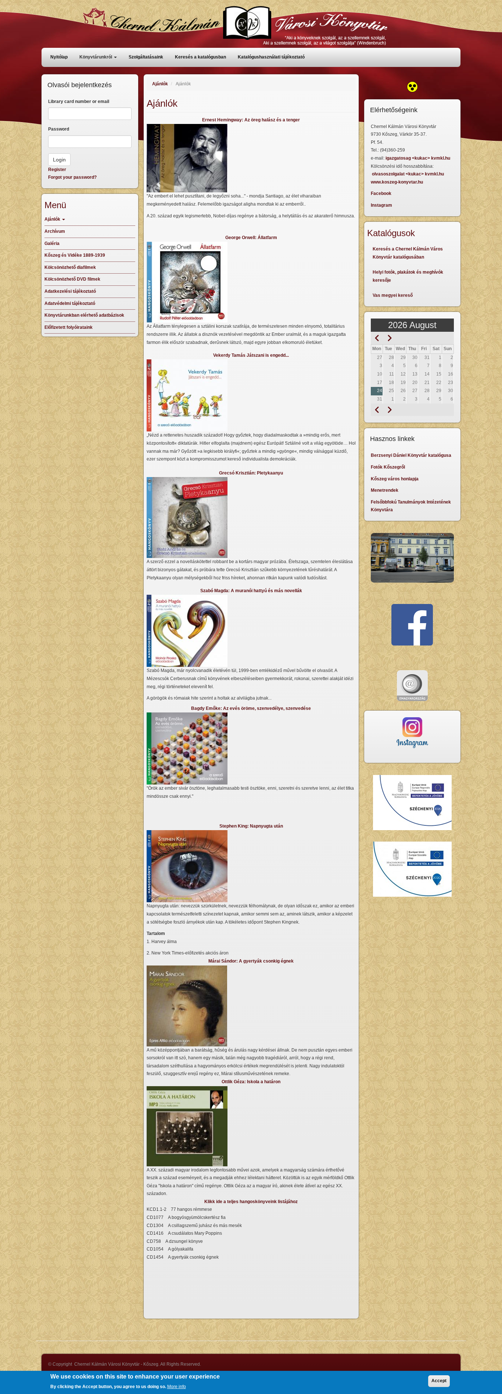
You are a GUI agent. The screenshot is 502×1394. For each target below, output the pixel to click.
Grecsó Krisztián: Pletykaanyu (251, 473)
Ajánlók (160, 83)
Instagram (381, 205)
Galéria (52, 243)
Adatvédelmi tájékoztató (69, 303)
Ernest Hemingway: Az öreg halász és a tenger (251, 119)
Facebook (381, 193)
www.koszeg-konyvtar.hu (397, 182)
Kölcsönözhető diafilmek (70, 267)
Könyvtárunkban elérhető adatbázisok (84, 315)
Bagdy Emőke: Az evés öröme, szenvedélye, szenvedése (251, 708)
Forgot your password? (72, 177)
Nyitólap (59, 57)
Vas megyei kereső (393, 295)
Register (57, 169)
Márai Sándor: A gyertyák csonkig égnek (251, 961)
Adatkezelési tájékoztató (70, 291)
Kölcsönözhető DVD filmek (72, 279)
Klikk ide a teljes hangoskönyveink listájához (251, 1201)
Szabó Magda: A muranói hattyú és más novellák (251, 590)
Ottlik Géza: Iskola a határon (251, 1081)
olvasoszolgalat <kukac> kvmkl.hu (408, 174)
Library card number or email (78, 101)
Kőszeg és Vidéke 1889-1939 (74, 255)
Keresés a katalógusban (200, 57)
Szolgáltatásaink (146, 57)
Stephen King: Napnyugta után (251, 826)
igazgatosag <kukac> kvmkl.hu (418, 158)
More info (176, 1386)
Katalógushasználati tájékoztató (271, 57)
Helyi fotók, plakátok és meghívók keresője (408, 276)
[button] (251, 158)
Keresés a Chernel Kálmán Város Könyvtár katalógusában (408, 253)
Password (58, 129)
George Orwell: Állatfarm (251, 237)
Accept (439, 1380)
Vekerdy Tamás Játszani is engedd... (251, 355)
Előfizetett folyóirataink (68, 327)
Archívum (54, 231)
